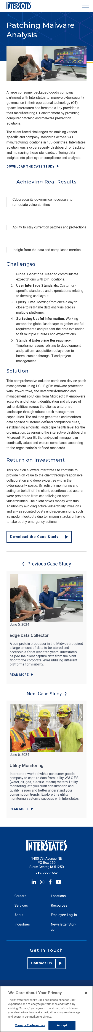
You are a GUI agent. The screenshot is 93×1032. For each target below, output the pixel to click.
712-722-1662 (46, 873)
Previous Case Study (49, 564)
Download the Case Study (30, 166)
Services (21, 905)
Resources (59, 905)
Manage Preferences (30, 1025)
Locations (58, 896)
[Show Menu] (85, 6)
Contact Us (41, 963)
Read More (19, 674)
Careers (20, 896)
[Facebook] (50, 882)
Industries (22, 924)
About (18, 915)
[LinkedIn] (34, 882)
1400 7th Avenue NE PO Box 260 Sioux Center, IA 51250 (46, 862)
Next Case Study (44, 693)
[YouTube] (58, 882)
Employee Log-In (64, 915)
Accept (62, 1025)
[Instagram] (42, 882)
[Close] (86, 993)
